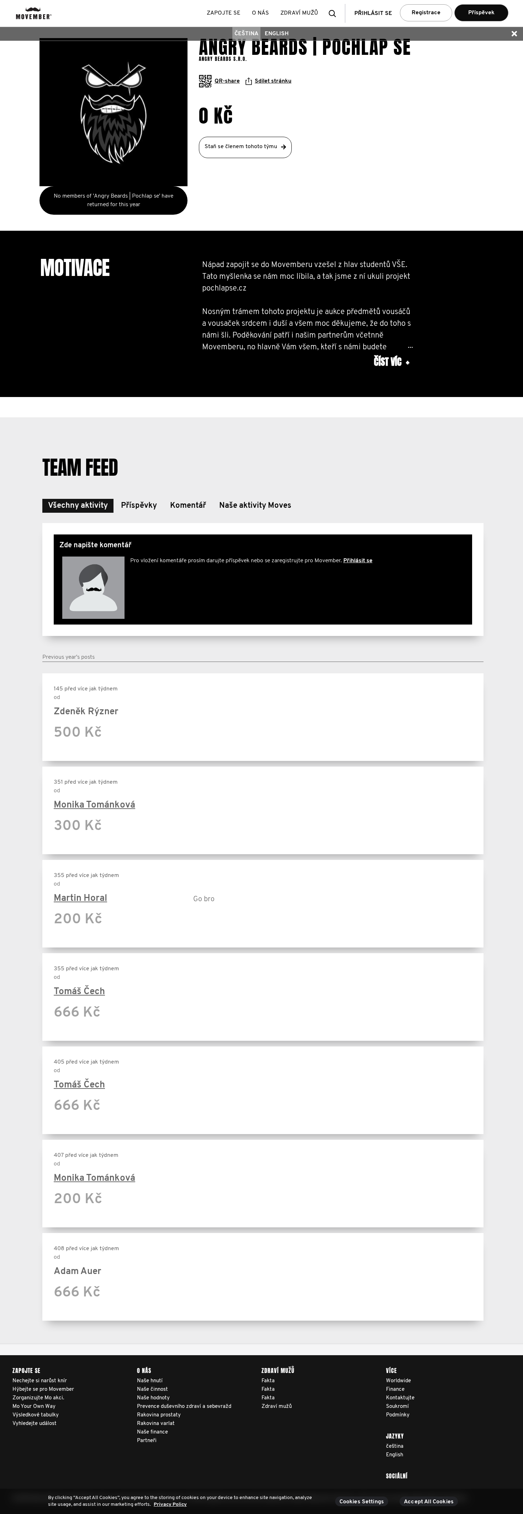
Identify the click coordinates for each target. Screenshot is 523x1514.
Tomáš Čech (79, 992)
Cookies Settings (361, 1502)
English (277, 34)
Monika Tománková (94, 805)
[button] (334, 13)
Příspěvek (481, 13)
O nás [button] (260, 13)
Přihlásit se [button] (373, 13)
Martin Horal (80, 898)
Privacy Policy (170, 1504)
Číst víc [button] (391, 362)
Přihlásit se (358, 561)
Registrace (426, 13)
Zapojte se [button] (224, 13)
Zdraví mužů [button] (299, 13)
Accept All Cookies (429, 1502)
